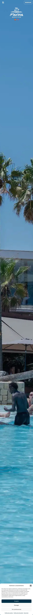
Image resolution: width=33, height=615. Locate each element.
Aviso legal (26, 612)
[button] (30, 585)
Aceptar (16, 601)
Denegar (16, 605)
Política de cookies (9, 612)
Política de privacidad (18, 612)
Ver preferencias (16, 609)
